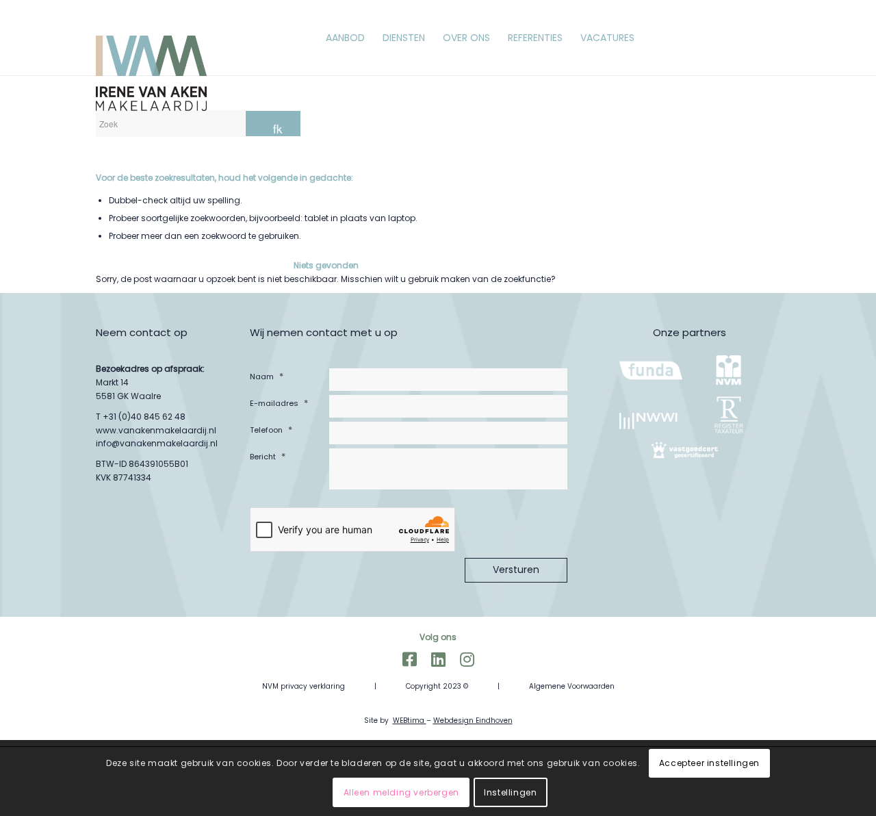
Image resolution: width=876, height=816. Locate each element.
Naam (266, 376)
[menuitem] (345, 37)
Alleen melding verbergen (401, 792)
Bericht (267, 456)
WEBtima (409, 720)
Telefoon (271, 429)
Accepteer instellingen (709, 763)
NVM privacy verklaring (303, 686)
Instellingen (510, 792)
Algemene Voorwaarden (572, 686)
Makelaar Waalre (438, 703)
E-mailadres (279, 402)
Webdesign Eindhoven (473, 720)
